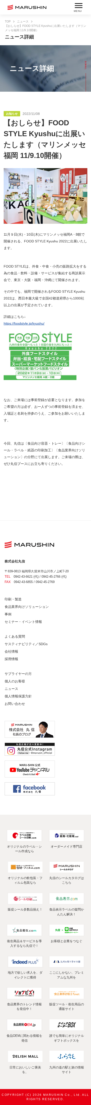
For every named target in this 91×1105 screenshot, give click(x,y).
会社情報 (11, 651)
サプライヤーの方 (18, 674)
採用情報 (11, 659)
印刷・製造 (13, 599)
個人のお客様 (15, 681)
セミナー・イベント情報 (23, 622)
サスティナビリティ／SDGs (26, 644)
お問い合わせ (15, 704)
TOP (8, 21)
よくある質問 (15, 636)
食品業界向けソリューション (27, 607)
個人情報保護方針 (18, 696)
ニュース (23, 21)
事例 (8, 614)
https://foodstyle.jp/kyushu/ (24, 323)
